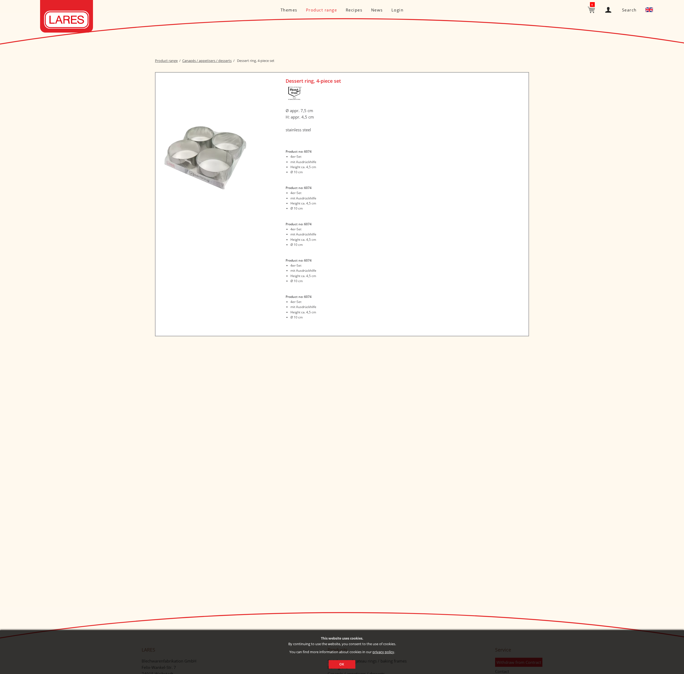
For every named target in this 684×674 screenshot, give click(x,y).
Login (397, 10)
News (377, 10)
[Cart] (592, 9)
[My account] (609, 8)
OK (341, 664)
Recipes (354, 10)
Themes (289, 10)
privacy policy (383, 651)
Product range (321, 10)
